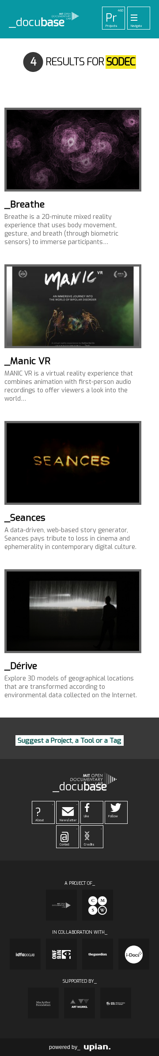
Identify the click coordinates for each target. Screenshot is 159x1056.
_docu (37, 22)
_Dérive (20, 666)
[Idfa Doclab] (25, 954)
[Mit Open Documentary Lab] (61, 905)
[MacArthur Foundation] (43, 1003)
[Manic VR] (72, 306)
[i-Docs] (133, 954)
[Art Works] (79, 1003)
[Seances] (72, 463)
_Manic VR (27, 361)
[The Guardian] (97, 954)
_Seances (24, 517)
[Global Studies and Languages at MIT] (115, 1003)
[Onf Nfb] (61, 954)
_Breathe (24, 204)
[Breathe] (72, 150)
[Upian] (97, 1047)
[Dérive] (72, 611)
